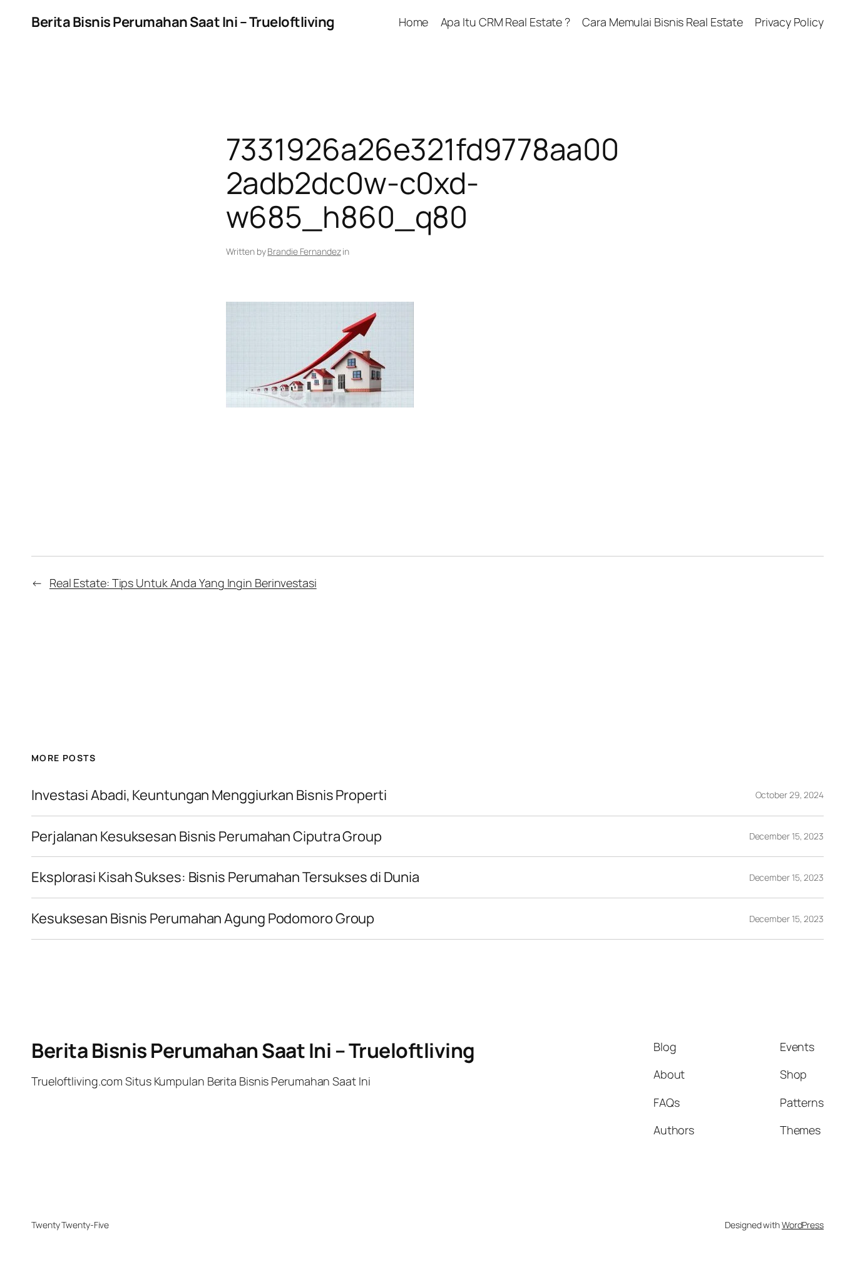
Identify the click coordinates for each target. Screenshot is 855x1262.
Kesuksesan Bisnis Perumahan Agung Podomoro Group (202, 918)
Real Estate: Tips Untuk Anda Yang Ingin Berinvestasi (183, 582)
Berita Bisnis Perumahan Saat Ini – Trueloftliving (183, 22)
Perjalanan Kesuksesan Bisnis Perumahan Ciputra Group (206, 836)
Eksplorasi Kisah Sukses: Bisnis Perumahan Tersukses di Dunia (225, 877)
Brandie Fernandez (303, 251)
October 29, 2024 (789, 795)
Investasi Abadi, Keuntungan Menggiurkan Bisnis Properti (209, 795)
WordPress (803, 1225)
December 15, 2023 (786, 836)
